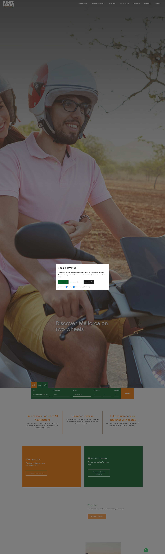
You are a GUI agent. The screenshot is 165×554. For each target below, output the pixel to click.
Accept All (62, 282)
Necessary (62, 287)
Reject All (89, 282)
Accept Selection (76, 282)
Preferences (78, 287)
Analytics (70, 287)
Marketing (87, 287)
